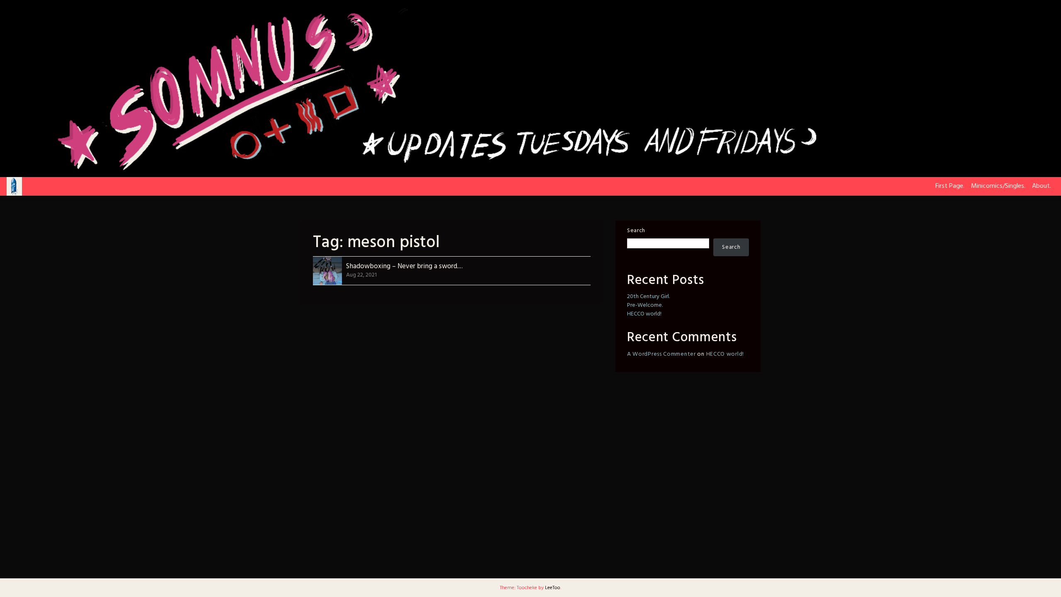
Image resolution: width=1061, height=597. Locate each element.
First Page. (949, 186)
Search (636, 230)
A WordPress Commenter (661, 354)
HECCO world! (644, 314)
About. (1041, 186)
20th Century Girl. (648, 296)
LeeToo (552, 588)
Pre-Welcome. (645, 305)
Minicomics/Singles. (998, 186)
